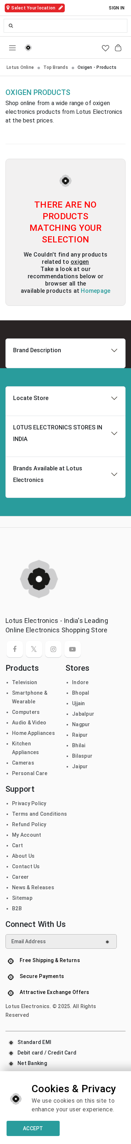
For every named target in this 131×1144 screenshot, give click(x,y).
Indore (80, 682)
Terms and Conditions (39, 814)
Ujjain (78, 703)
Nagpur (81, 724)
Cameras (23, 763)
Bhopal (81, 693)
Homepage (95, 290)
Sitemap (22, 898)
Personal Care (29, 773)
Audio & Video (29, 722)
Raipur (80, 735)
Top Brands (55, 67)
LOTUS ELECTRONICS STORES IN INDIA (57, 433)
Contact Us (26, 866)
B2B (17, 908)
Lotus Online (20, 67)
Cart (17, 845)
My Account (26, 835)
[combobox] (65, 26)
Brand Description (37, 350)
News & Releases (33, 887)
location (33, 8)
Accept (33, 1128)
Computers (26, 712)
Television (24, 682)
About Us (23, 856)
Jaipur (80, 766)
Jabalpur (83, 714)
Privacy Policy (29, 803)
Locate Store (30, 398)
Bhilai (79, 745)
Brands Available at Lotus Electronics (47, 474)
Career (20, 877)
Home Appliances (33, 733)
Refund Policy (29, 824)
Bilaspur (82, 756)
